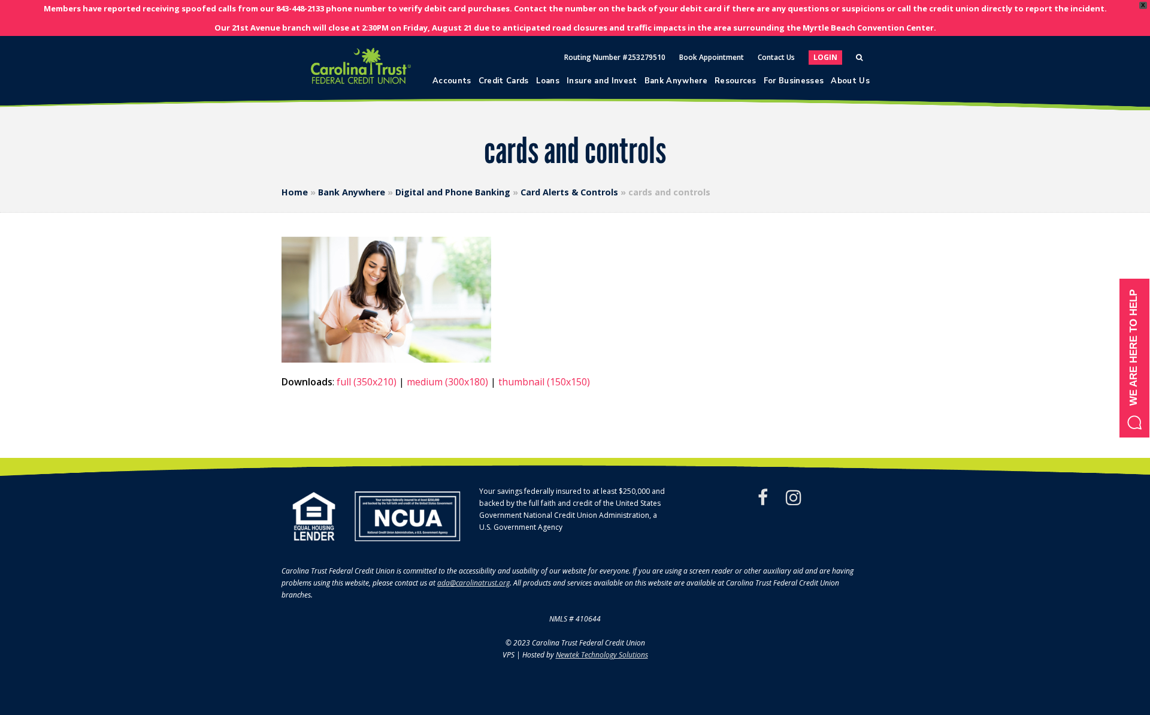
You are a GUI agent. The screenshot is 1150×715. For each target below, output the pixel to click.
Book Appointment (711, 57)
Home (295, 192)
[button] (1134, 358)
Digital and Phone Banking (452, 192)
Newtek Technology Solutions (602, 655)
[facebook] (763, 497)
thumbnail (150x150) (544, 381)
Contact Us (776, 57)
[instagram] (793, 497)
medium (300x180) (447, 381)
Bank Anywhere (351, 192)
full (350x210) (367, 381)
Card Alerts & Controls (569, 192)
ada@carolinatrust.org (473, 583)
